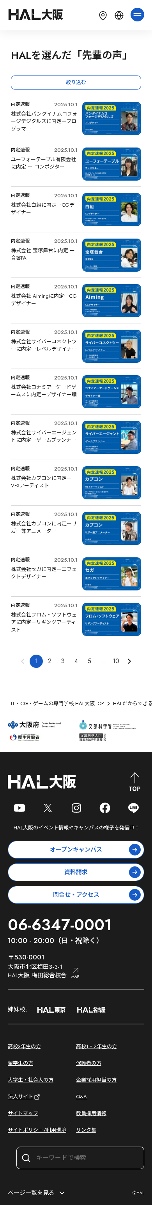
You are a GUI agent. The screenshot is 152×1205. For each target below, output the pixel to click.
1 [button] (36, 661)
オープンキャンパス (76, 849)
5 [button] (89, 661)
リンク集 (86, 1130)
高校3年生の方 (24, 1046)
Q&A (81, 1096)
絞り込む (76, 82)
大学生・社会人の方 (30, 1080)
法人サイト (20, 1096)
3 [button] (63, 661)
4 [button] (76, 661)
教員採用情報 (91, 1113)
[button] (129, 661)
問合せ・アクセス (76, 895)
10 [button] (116, 661)
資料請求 (76, 872)
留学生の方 (20, 1063)
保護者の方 (88, 1063)
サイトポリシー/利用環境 (37, 1130)
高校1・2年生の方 (96, 1046)
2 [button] (49, 661)
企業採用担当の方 (96, 1080)
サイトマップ (23, 1113)
